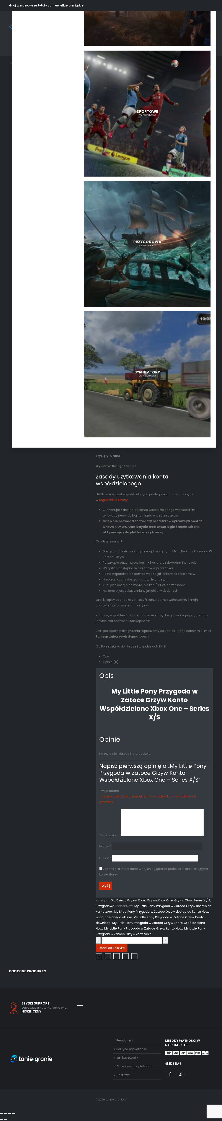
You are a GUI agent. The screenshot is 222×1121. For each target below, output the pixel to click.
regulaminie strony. (113, 500)
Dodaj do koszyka (112, 948)
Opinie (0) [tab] (111, 662)
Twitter (108, 956)
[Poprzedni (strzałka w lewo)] (1, 1119)
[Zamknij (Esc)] (13, 1113)
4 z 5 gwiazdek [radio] (177, 796)
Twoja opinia (110, 835)
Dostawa (123, 1075)
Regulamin (124, 1040)
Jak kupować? (127, 1058)
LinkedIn (116, 956)
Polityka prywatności (131, 1049)
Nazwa (105, 846)
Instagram (180, 1074)
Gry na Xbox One (160, 900)
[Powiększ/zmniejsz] (1, 1113)
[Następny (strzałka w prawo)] (5, 1119)
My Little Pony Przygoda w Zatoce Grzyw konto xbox (143, 928)
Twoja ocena (110, 791)
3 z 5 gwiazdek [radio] (154, 796)
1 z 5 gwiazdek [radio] (109, 796)
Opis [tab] (106, 656)
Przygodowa (105, 906)
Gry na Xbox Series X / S (192, 900)
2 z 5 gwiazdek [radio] (132, 796)
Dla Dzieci (118, 900)
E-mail (105, 858)
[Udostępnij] (9, 1113)
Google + (125, 956)
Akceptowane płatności (134, 1066)
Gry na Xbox (136, 900)
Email (134, 956)
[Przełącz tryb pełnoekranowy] (5, 1113)
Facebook (99, 956)
